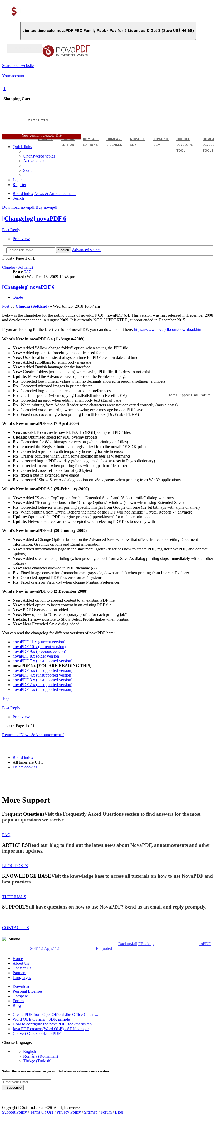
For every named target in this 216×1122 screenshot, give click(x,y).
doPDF (205, 944)
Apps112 (51, 948)
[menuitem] (34, 161)
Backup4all (127, 944)
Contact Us (22, 968)
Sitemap (91, 1112)
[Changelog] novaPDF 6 (34, 218)
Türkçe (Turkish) (37, 1061)
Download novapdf (18, 207)
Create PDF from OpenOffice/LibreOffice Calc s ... (55, 1014)
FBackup (146, 944)
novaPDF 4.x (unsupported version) (42, 675)
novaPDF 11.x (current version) (39, 642)
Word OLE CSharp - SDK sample (41, 1019)
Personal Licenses (27, 991)
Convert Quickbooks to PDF (37, 1033)
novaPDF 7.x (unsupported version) (42, 661)
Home (18, 958)
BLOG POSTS (15, 865)
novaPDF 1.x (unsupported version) (42, 689)
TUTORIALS (14, 897)
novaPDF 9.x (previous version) (39, 651)
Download (21, 986)
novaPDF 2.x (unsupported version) (42, 684)
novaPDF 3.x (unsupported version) (42, 680)
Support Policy (15, 1112)
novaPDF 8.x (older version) (36, 656)
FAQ (6, 835)
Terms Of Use (42, 1112)
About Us (21, 963)
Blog (17, 1005)
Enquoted (104, 948)
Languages (22, 977)
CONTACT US (15, 927)
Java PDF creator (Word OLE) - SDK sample (51, 1028)
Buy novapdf (46, 207)
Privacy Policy (69, 1112)
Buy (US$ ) (24, 48)
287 (27, 272)
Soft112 (36, 948)
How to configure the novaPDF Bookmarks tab (52, 1024)
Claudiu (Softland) (17, 267)
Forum (18, 1001)
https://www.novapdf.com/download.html (168, 329)
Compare (20, 996)
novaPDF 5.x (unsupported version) (42, 670)
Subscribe (13, 1088)
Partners (19, 973)
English (29, 1051)
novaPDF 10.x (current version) (39, 646)
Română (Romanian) (40, 1056)
